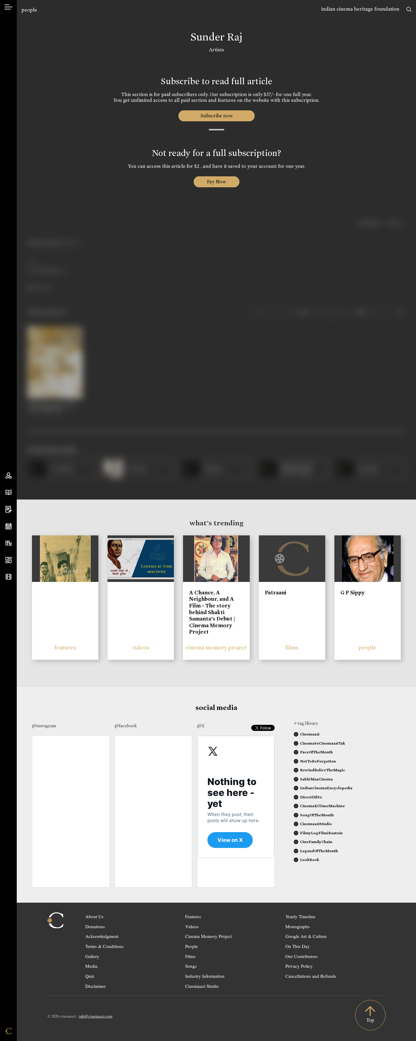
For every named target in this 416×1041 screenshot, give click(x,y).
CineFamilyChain (316, 841)
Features (193, 916)
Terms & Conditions (104, 946)
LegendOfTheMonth (319, 851)
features (65, 647)
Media (91, 966)
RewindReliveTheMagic (322, 770)
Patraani (275, 592)
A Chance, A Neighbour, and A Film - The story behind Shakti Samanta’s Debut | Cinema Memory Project (212, 612)
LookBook (309, 859)
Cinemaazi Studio (202, 986)
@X (201, 725)
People (191, 946)
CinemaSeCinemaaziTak (322, 743)
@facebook (126, 725)
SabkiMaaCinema (316, 779)
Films (190, 956)
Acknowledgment (101, 936)
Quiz (89, 976)
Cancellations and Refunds (310, 976)
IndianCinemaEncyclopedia (326, 788)
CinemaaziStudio (316, 823)
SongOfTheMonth (317, 815)
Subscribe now (216, 116)
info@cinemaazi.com (95, 1016)
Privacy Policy (299, 966)
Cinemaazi (309, 734)
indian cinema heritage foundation (360, 9)
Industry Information (204, 976)
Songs (191, 966)
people (29, 10)
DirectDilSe (311, 797)
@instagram (44, 725)
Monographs (297, 926)
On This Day (297, 946)
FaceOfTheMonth (316, 752)
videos (140, 647)
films (291, 647)
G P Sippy (352, 592)
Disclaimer (95, 986)
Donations (95, 926)
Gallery (92, 956)
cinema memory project (216, 647)
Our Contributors (301, 956)
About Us (94, 916)
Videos (192, 926)
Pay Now (216, 182)
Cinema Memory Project (208, 936)
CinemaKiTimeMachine (322, 806)
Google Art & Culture (306, 936)
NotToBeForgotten (318, 761)
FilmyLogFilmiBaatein (321, 833)
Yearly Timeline (300, 916)
